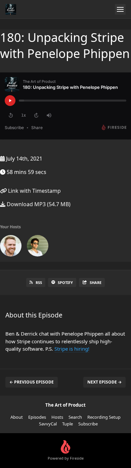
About (16, 417)
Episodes (37, 417)
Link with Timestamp (34, 190)
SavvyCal (48, 424)
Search (75, 417)
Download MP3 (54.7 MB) (38, 204)
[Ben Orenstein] (37, 247)
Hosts (57, 417)
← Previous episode (31, 382)
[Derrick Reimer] (10, 247)
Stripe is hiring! (71, 348)
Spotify (65, 282)
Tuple (67, 424)
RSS (39, 282)
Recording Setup (104, 417)
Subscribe (88, 424)
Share (95, 282)
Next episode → (104, 382)
